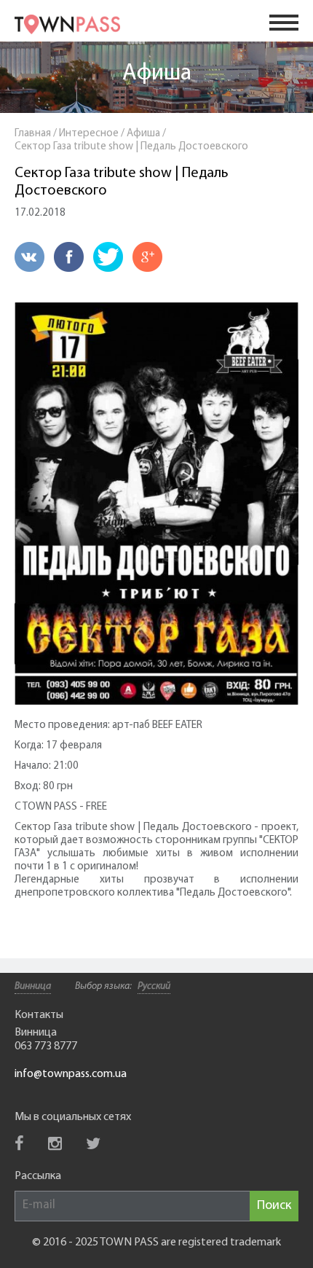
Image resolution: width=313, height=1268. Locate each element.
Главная (33, 133)
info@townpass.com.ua (71, 1074)
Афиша (156, 73)
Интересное (89, 133)
